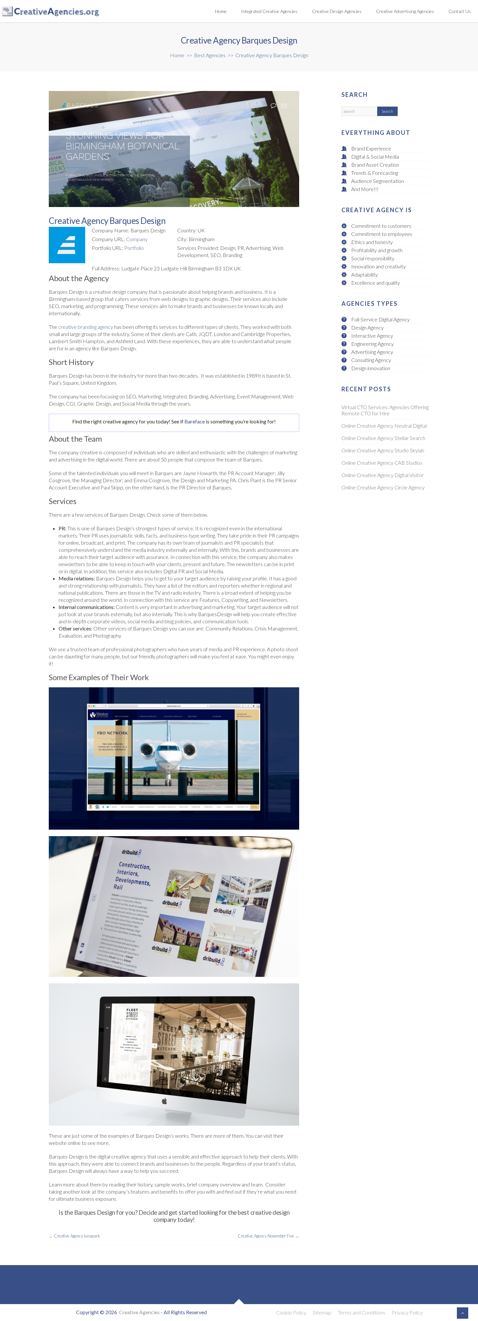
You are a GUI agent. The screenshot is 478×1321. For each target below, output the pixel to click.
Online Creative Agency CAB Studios (381, 464)
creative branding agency (85, 327)
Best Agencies (210, 55)
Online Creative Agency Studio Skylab (382, 451)
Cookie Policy (291, 1312)
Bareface (194, 421)
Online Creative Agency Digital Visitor (382, 476)
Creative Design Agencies (337, 11)
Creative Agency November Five (266, 1235)
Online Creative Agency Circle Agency (383, 489)
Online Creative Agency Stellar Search (383, 439)
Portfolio (134, 248)
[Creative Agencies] (75, 11)
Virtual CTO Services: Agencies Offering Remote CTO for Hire (385, 411)
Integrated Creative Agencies (269, 11)
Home (221, 11)
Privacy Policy (407, 1312)
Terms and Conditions (361, 1312)
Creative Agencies (139, 1312)
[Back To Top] (462, 1313)
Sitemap (322, 1312)
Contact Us (459, 11)
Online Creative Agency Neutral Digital (384, 427)
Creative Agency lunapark (77, 1235)
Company (137, 239)
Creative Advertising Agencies (405, 11)
